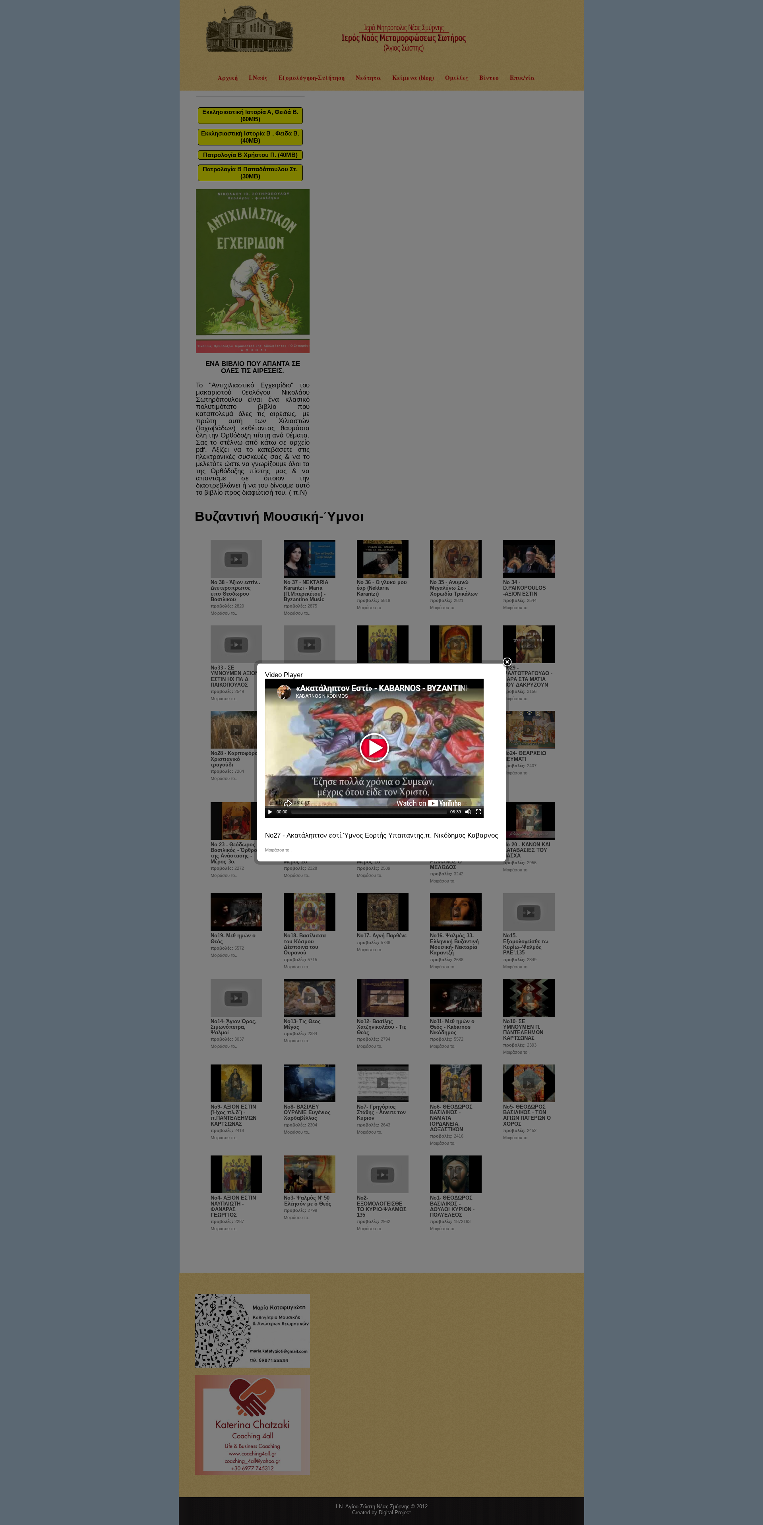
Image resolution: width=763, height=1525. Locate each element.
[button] (374, 748)
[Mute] (468, 812)
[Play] (270, 812)
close (507, 663)
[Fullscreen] (478, 812)
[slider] (369, 812)
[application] (374, 748)
